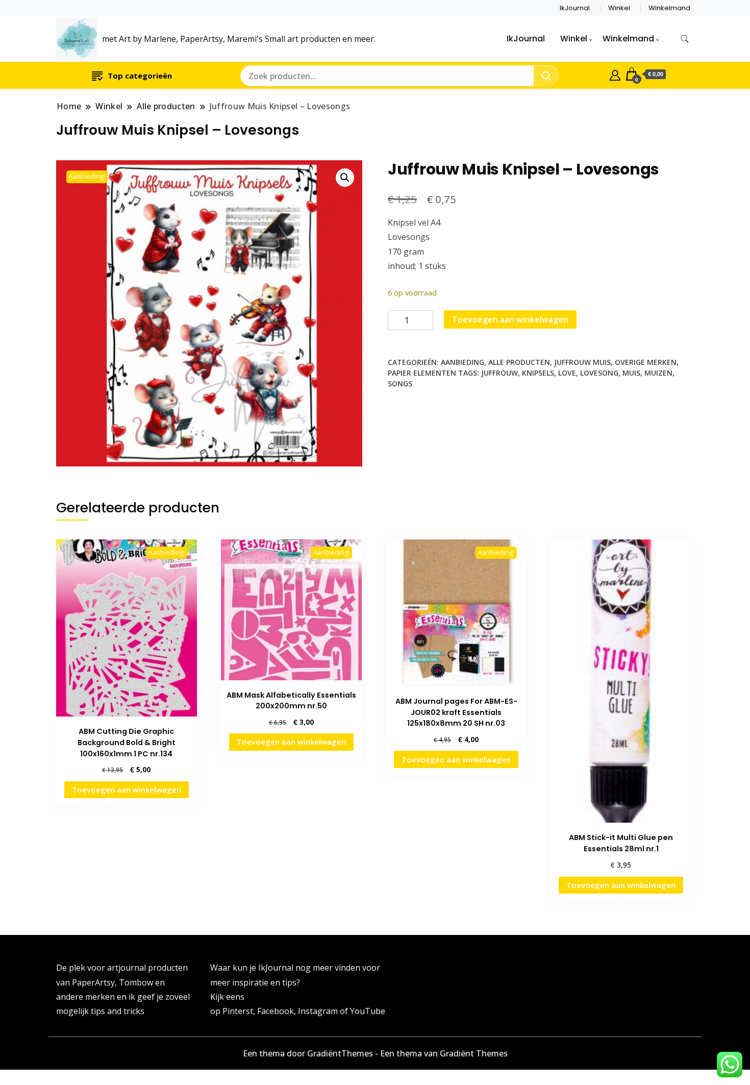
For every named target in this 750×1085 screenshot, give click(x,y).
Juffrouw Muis (582, 362)
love (567, 373)
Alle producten (519, 362)
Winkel (619, 8)
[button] (345, 177)
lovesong (599, 373)
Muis (631, 373)
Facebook (275, 1011)
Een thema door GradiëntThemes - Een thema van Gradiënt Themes (375, 1053)
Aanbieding (462, 362)
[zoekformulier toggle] (685, 39)
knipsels (538, 373)
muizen (658, 373)
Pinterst (237, 1011)
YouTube (367, 1011)
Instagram (319, 1011)
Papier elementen (422, 373)
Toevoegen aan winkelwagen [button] (126, 789)
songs (400, 383)
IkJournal (575, 8)
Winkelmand (669, 8)
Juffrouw (499, 373)
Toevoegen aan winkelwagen (510, 319)
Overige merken (646, 362)
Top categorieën (140, 75)
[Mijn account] (615, 74)
